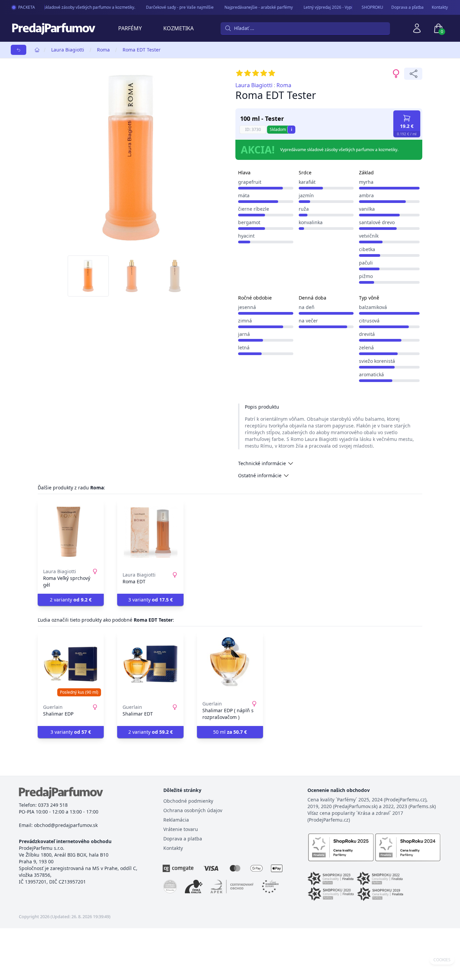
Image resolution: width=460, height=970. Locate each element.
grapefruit (249, 182)
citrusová (369, 320)
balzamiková (373, 307)
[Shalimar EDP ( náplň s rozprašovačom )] (230, 664)
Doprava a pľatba (407, 7)
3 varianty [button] (150, 599)
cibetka (367, 249)
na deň (307, 307)
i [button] (291, 129)
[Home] (37, 49)
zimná (245, 320)
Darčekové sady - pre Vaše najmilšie (175, 7)
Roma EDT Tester (142, 49)
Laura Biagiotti (67, 49)
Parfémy (130, 28)
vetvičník (369, 236)
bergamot (249, 222)
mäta (244, 195)
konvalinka (311, 222)
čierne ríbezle (253, 209)
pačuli (366, 262)
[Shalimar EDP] (70, 664)
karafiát (307, 182)
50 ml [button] (230, 732)
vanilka (367, 209)
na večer (308, 320)
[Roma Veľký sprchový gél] (70, 532)
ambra (366, 195)
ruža (304, 209)
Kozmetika (178, 28)
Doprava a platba (182, 838)
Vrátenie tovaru (180, 829)
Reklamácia (176, 820)
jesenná (247, 307)
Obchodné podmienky (188, 801)
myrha (366, 182)
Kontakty (440, 7)
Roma (103, 49)
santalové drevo (377, 222)
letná (244, 347)
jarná (244, 334)
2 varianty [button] (71, 599)
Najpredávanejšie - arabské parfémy (254, 7)
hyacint (246, 236)
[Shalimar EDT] (150, 664)
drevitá (367, 334)
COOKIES (442, 960)
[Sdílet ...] (413, 73)
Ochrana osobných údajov (192, 810)
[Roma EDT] (150, 532)
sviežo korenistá (377, 361)
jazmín (306, 195)
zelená (366, 347)
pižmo (366, 276)
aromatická (371, 374)
